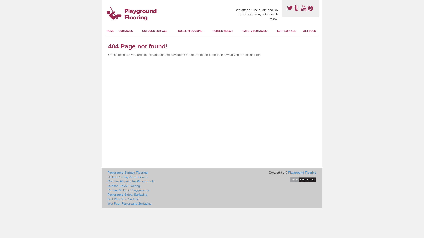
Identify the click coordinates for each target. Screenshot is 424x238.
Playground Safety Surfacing (127, 194)
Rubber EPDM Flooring (124, 186)
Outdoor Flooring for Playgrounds (131, 181)
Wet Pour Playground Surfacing (129, 203)
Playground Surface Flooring (128, 172)
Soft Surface (286, 31)
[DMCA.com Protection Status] (303, 179)
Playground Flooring (302, 172)
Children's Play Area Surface (127, 177)
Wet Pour (309, 31)
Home (110, 31)
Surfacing (126, 31)
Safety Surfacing (255, 31)
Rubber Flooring (190, 31)
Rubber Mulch (223, 31)
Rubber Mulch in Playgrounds (128, 190)
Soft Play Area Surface (123, 199)
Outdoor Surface (154, 31)
